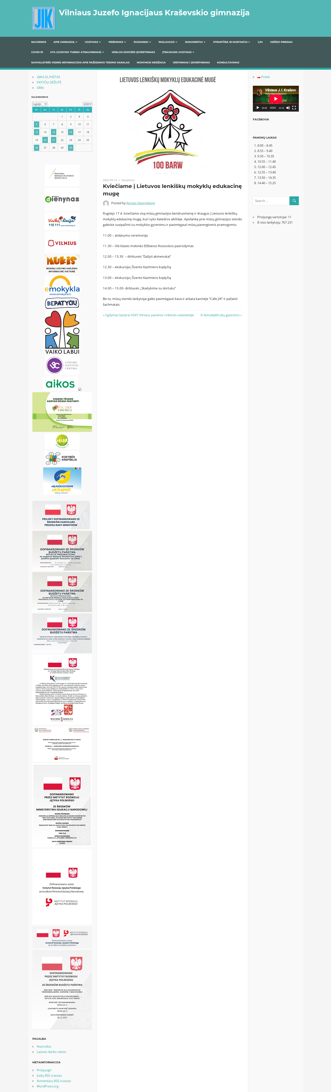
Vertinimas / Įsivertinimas (191, 62)
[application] (276, 99)
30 (70, 147)
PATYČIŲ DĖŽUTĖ (49, 82)
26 (36, 147)
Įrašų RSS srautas (49, 1075)
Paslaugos (167, 42)
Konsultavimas (228, 62)
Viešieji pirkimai (281, 42)
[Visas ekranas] (294, 108)
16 (70, 132)
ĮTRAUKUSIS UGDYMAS (177, 52)
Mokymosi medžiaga (151, 62)
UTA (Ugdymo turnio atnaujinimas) (75, 52)
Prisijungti (44, 1070)
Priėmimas (116, 42)
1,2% (260, 42)
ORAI (40, 88)
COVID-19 (37, 52)
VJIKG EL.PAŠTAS (48, 77)
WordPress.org (48, 1086)
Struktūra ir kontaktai (230, 42)
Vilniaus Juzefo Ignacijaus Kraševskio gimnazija (154, 12)
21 (53, 140)
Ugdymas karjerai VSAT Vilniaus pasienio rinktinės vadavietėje (149, 315)
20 (45, 140)
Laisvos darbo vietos (51, 1052)
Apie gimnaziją (64, 42)
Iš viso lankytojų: (269, 222)
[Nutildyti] (288, 108)
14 (53, 132)
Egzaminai (141, 42)
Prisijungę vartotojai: (272, 217)
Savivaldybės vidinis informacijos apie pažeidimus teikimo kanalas (80, 62)
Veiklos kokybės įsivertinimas (133, 52)
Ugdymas (91, 42)
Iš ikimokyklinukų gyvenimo (220, 315)
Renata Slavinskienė (140, 203)
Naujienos (38, 42)
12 (36, 132)
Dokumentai (194, 42)
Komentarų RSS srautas (54, 1081)
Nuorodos (44, 1046)
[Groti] (258, 108)
